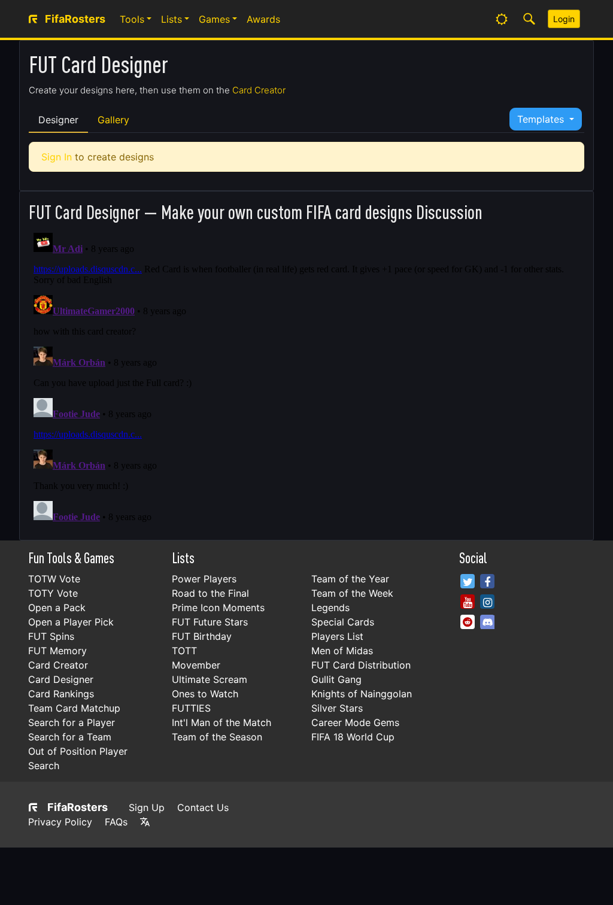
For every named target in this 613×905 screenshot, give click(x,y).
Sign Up (147, 807)
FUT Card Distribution (361, 665)
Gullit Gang (336, 679)
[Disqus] (306, 377)
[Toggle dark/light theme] (501, 19)
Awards (263, 19)
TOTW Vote (54, 579)
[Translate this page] (145, 822)
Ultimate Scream (209, 679)
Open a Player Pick (71, 622)
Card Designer (60, 679)
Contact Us (203, 807)
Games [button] (214, 19)
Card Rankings (61, 694)
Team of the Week (352, 593)
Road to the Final (210, 593)
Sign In (56, 157)
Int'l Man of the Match (221, 722)
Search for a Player (71, 722)
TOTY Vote (53, 593)
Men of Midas (342, 651)
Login (564, 19)
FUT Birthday (202, 636)
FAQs (116, 822)
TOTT (184, 651)
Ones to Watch (205, 694)
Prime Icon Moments (218, 608)
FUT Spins (51, 636)
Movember (196, 665)
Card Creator (259, 90)
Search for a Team (69, 737)
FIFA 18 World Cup (352, 737)
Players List (337, 636)
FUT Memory (57, 651)
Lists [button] (171, 19)
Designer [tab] (58, 120)
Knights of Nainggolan (361, 694)
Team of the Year (350, 579)
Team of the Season (217, 737)
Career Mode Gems (355, 722)
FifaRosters (77, 807)
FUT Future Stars (210, 622)
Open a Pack (57, 608)
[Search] (529, 19)
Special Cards (342, 622)
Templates (542, 119)
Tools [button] (132, 19)
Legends (330, 608)
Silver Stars (337, 708)
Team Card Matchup (74, 708)
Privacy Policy (60, 822)
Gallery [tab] (113, 120)
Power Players (204, 579)
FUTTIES (191, 708)
